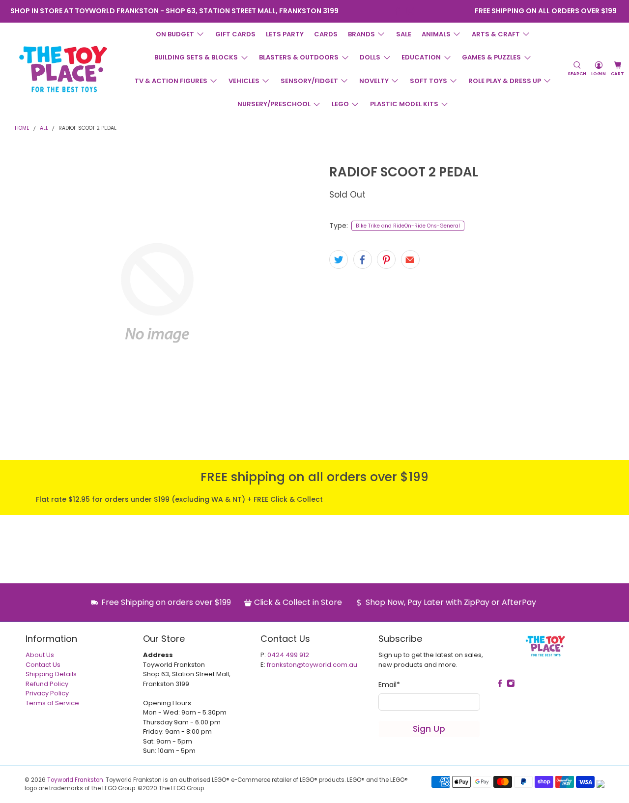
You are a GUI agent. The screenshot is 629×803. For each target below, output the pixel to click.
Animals (436, 34)
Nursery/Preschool (274, 104)
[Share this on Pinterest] (386, 259)
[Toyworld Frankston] (63, 69)
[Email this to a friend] (410, 259)
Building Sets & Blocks (196, 57)
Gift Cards (235, 34)
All (44, 128)
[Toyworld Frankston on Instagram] (410, 11)
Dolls (370, 57)
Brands (361, 34)
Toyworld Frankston (75, 780)
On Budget (175, 34)
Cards (326, 34)
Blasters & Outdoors (299, 57)
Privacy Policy (47, 693)
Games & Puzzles (491, 57)
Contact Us (43, 664)
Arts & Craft (496, 34)
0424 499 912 (288, 655)
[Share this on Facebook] (362, 259)
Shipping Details (51, 674)
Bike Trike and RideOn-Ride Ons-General (408, 225)
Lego (340, 104)
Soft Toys (428, 81)
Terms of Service (52, 703)
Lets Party (285, 34)
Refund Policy (47, 683)
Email (389, 684)
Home (22, 128)
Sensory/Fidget (309, 81)
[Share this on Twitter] (338, 259)
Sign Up (429, 729)
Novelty (374, 81)
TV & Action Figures (171, 81)
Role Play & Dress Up (504, 81)
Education (421, 57)
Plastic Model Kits (404, 104)
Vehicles (244, 81)
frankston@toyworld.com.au (312, 664)
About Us (40, 655)
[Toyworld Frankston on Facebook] (397, 11)
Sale (403, 34)
